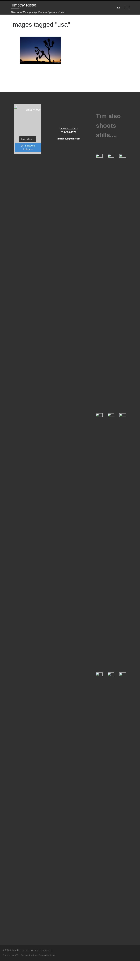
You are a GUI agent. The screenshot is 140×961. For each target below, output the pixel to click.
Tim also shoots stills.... (108, 125)
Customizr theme (47, 955)
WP (16, 955)
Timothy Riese (20, 950)
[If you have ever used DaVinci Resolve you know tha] (27, 126)
